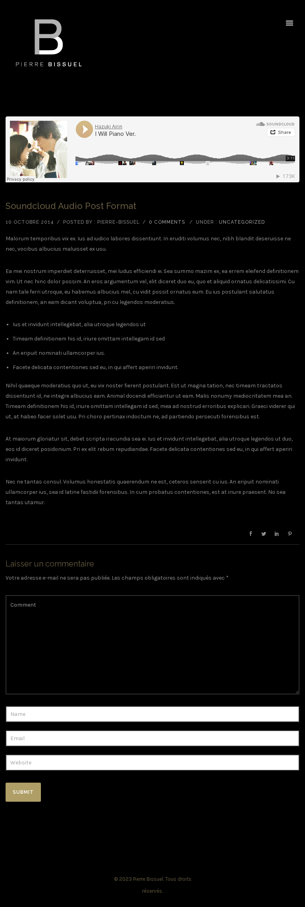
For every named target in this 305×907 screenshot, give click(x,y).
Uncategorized (242, 222)
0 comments (167, 222)
